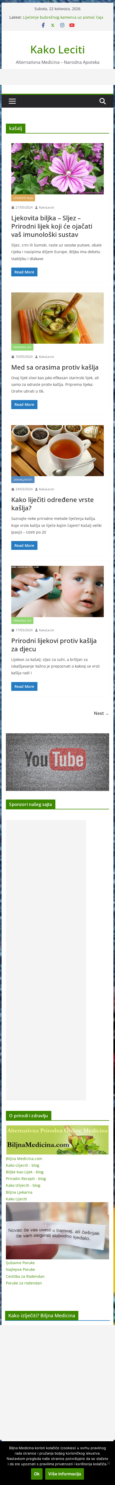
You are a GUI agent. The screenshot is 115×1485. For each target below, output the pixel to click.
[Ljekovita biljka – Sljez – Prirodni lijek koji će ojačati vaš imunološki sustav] (57, 168)
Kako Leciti (57, 49)
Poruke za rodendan (24, 1283)
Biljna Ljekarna (19, 1192)
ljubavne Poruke (20, 1262)
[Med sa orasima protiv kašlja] (57, 318)
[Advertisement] (46, 960)
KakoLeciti (46, 207)
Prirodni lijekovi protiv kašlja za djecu (54, 644)
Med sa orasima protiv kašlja (55, 367)
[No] (108, 1463)
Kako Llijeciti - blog (22, 1165)
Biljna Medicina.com (24, 1158)
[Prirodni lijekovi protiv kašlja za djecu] (57, 591)
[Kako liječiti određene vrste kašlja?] (57, 450)
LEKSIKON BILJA (23, 198)
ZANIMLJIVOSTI (22, 479)
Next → (101, 713)
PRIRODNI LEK (22, 347)
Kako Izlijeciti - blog (23, 1185)
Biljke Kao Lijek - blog (25, 1171)
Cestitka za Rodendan (25, 1276)
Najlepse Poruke (20, 1269)
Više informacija (64, 1473)
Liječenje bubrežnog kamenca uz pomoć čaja (63, 17)
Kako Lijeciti (16, 1198)
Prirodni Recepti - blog (26, 1178)
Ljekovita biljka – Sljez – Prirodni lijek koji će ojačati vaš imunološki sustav (51, 226)
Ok (37, 1473)
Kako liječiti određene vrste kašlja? (52, 503)
